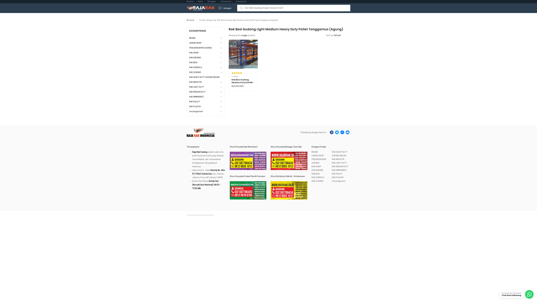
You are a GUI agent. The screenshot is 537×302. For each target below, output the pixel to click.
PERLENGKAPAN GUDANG (200, 48)
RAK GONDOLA (195, 67)
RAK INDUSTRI (195, 82)
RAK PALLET (194, 102)
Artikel (200, 1)
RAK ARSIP (194, 53)
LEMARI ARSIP (195, 43)
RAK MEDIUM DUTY (197, 92)
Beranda (190, 1)
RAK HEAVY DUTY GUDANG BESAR (204, 77)
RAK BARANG (195, 57)
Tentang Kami (226, 1)
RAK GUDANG (195, 72)
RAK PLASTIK (195, 106)
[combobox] (293, 8)
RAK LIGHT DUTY (196, 87)
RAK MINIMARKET (196, 97)
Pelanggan (212, 1)
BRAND (192, 38)
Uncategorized (196, 111)
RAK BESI (193, 62)
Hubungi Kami (241, 1)
